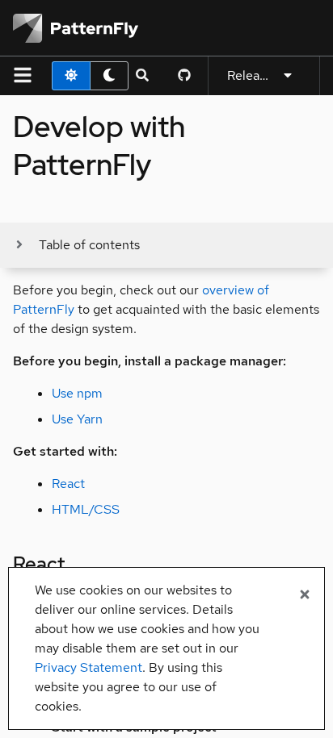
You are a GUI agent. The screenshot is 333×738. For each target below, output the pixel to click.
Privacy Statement (88, 667)
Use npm (77, 393)
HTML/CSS (86, 509)
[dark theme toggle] (109, 75)
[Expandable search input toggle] (142, 75)
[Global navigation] (22, 75)
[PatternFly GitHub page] (184, 75)
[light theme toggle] (71, 75)
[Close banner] (304, 595)
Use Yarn (77, 419)
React (68, 483)
